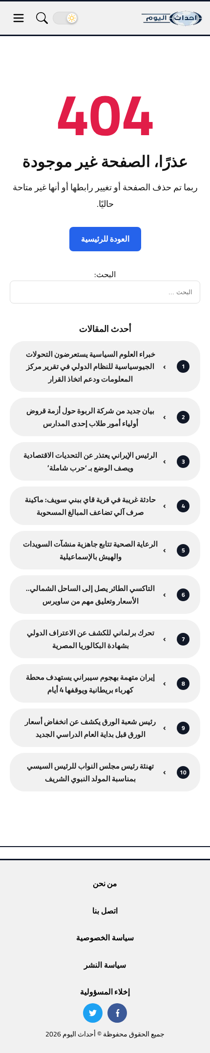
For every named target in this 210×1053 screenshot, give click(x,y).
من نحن (105, 883)
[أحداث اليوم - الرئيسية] (172, 18)
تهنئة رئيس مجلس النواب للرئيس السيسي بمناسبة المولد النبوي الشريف (90, 772)
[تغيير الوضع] (65, 18)
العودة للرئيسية (105, 238)
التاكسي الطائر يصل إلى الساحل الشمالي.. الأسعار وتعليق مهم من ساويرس (90, 594)
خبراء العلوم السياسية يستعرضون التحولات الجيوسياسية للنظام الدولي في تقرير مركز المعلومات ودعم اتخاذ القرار (90, 366)
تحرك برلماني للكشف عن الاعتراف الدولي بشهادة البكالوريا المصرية (90, 639)
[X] (93, 1013)
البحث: (105, 274)
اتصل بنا (104, 910)
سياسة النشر (105, 964)
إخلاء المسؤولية (105, 991)
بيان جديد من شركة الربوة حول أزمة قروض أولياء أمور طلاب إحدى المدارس (90, 417)
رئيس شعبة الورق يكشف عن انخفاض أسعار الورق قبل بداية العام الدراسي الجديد (90, 727)
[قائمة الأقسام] (18, 18)
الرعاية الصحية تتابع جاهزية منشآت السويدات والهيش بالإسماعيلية (90, 550)
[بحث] (42, 18)
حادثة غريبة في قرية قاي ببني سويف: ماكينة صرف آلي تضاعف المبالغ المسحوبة (90, 505)
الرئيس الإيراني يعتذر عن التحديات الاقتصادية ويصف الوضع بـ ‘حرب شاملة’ (90, 461)
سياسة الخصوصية (104, 937)
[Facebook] (117, 1013)
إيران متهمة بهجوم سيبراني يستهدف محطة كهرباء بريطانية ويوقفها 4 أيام (90, 683)
